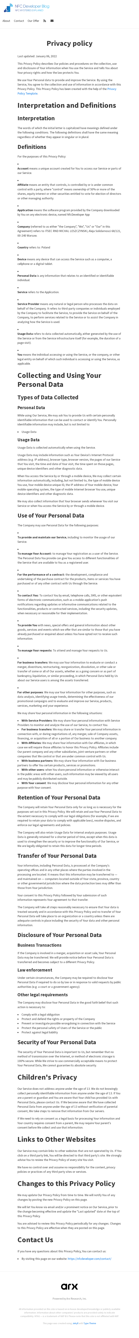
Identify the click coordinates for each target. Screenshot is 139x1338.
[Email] (52, 21)
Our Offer (34, 21)
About (7, 21)
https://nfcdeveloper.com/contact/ (89, 1259)
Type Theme (90, 1323)
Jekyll (75, 1323)
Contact (19, 21)
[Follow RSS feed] (45, 21)
